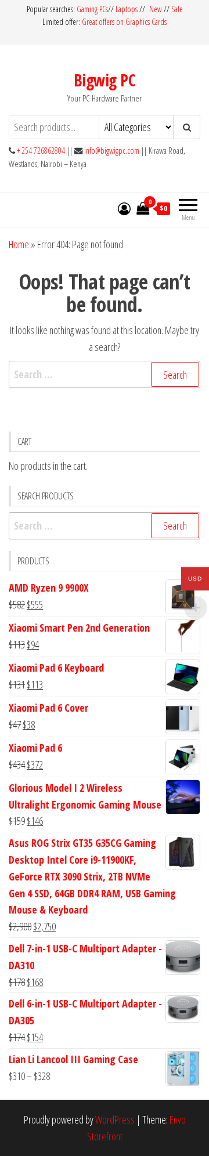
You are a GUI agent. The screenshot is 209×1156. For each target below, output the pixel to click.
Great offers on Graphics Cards (124, 21)
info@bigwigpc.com (111, 150)
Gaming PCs (92, 9)
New (155, 9)
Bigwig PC (104, 80)
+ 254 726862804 (41, 150)
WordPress (115, 1119)
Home (19, 244)
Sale (177, 9)
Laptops (127, 9)
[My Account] (124, 208)
